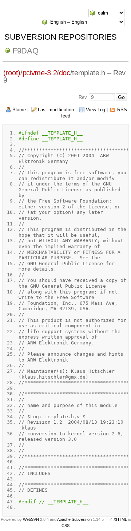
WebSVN (31, 519)
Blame (19, 109)
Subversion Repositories (60, 36)
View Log (95, 109)
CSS (65, 525)
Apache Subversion (74, 519)
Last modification (56, 109)
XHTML (120, 519)
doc (64, 73)
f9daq (25, 50)
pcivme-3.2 (40, 73)
